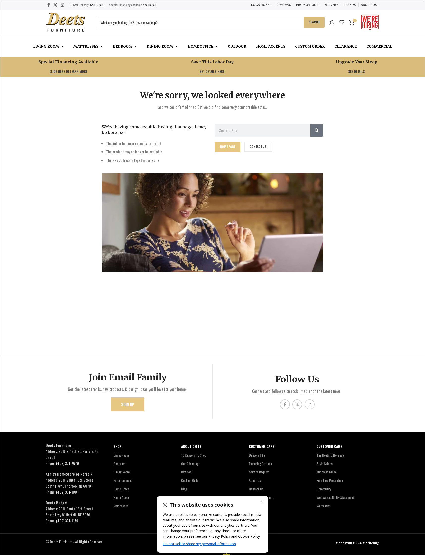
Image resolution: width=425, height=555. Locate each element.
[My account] (332, 22)
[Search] (316, 130)
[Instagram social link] (62, 4)
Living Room (46, 46)
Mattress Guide (327, 471)
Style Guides (325, 463)
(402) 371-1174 (67, 520)
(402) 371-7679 (67, 463)
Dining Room (160, 46)
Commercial (379, 46)
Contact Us (256, 488)
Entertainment (122, 480)
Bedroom (122, 46)
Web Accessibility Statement (335, 497)
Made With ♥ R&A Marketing (357, 543)
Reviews (186, 471)
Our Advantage (190, 463)
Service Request (259, 471)
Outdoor (237, 46)
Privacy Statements (261, 497)
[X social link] (55, 4)
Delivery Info (257, 455)
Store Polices (257, 505)
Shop (117, 446)
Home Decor (121, 497)
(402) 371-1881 (67, 492)
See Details (97, 5)
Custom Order (310, 46)
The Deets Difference (330, 455)
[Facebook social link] (49, 4)
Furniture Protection (330, 480)
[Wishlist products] (342, 22)
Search (314, 21)
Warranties (324, 505)
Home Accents (270, 46)
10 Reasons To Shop (193, 455)
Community (324, 488)
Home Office (200, 46)
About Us (255, 480)
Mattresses (85, 46)
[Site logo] (65, 21)
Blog (184, 488)
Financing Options (260, 463)
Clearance (345, 46)
